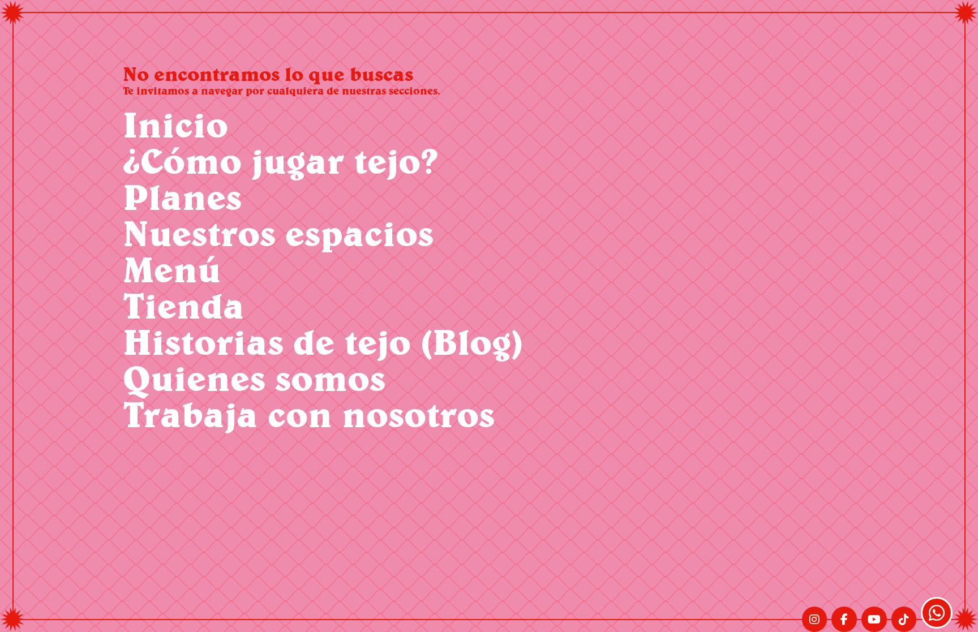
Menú (172, 269)
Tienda (183, 305)
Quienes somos (254, 377)
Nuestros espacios (278, 232)
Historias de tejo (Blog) (323, 341)
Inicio (175, 124)
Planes (182, 196)
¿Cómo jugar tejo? (280, 160)
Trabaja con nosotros (309, 414)
